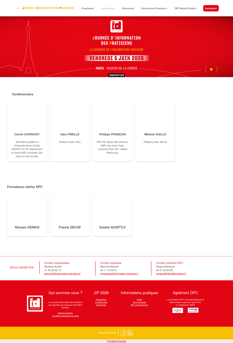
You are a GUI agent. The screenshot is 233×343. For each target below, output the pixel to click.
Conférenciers (101, 302)
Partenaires (101, 304)
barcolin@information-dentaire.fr (62, 273)
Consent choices (116, 341)
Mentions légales (65, 313)
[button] (154, 8)
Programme (101, 299)
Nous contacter (139, 302)
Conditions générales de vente (65, 315)
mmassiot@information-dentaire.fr (119, 273)
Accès (139, 299)
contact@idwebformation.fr (171, 273)
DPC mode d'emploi (139, 304)
